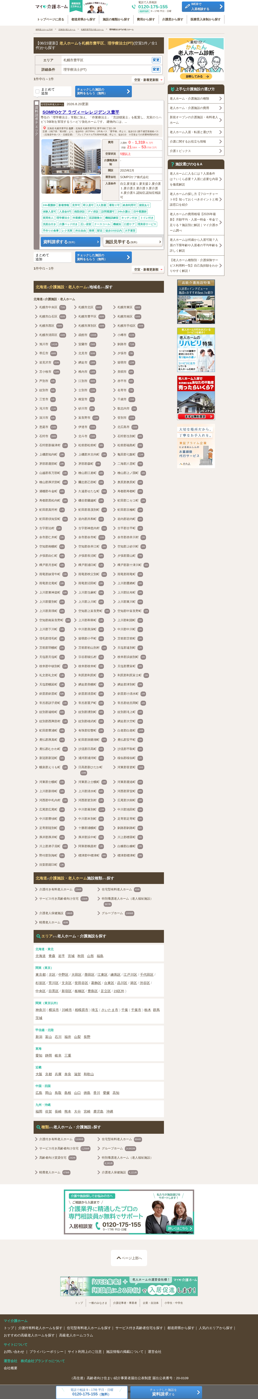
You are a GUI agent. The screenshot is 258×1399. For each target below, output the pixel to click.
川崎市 (67, 1010)
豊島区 (93, 991)
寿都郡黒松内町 (53, 500)
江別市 (86, 381)
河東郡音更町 (130, 767)
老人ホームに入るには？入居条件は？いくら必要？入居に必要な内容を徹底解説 (194, 179)
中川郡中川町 (129, 629)
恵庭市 (47, 427)
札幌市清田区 (52, 335)
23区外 (119, 991)
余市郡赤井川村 (131, 537)
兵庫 (58, 1074)
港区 (133, 983)
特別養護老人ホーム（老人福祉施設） (127, 901)
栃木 (147, 1010)
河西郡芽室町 (129, 791)
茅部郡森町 (89, 463)
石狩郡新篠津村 (53, 445)
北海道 (50, 128)
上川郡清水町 (90, 791)
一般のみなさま (98, 1302)
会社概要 (10, 1368)
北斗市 (86, 436)
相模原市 (81, 1010)
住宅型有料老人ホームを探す (89, 1328)
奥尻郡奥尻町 (129, 482)
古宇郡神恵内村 (92, 528)
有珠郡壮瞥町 (90, 730)
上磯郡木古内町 (92, 454)
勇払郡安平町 (129, 739)
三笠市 (47, 399)
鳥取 (58, 1093)
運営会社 (154, 1352)
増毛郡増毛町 (51, 638)
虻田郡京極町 (129, 509)
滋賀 (77, 1074)
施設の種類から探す (116, 19)
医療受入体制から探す (206, 19)
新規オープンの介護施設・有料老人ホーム (194, 120)
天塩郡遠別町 (129, 647)
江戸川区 (130, 975)
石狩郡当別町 (129, 436)
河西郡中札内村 (53, 800)
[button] (98, 60)
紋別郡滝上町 (129, 712)
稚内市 (86, 371)
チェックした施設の (92, 91)
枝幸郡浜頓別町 (131, 656)
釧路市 (125, 344)
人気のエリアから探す (216, 1328)
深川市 (47, 417)
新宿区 (67, 991)
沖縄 (109, 1111)
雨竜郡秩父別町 (92, 574)
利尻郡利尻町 (90, 675)
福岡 (39, 1111)
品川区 (122, 983)
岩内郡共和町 (90, 519)
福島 (100, 956)
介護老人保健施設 (56, 913)
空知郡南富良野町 (54, 620)
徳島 (87, 1093)
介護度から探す (172, 19)
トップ (79, 1302)
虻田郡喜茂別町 (92, 509)
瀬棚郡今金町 (51, 491)
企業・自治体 (151, 1302)
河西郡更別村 (90, 800)
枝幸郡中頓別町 (53, 666)
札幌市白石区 (52, 316)
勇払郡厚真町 (51, 739)
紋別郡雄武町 (90, 721)
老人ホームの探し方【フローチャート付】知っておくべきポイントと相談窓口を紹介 (194, 199)
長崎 (58, 1111)
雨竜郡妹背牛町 (53, 574)
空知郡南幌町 (51, 546)
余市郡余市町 (91, 537)
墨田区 (89, 975)
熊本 (67, 1111)
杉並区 (41, 983)
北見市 (86, 353)
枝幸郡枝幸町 (90, 666)
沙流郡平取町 (129, 748)
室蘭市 (86, 344)
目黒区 (54, 991)
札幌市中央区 (52, 307)
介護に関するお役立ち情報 (188, 141)
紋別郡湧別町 (90, 712)
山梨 (77, 1037)
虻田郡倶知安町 (53, 519)
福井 (67, 1037)
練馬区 (115, 975)
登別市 (125, 417)
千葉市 (136, 1010)
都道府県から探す (83, 19)
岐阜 (58, 1055)
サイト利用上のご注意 (85, 1352)
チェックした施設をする (163, 1392)
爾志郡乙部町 (90, 482)
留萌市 (125, 362)
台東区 (109, 983)
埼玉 (94, 1010)
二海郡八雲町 (129, 463)
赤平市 (125, 381)
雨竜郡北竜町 (51, 583)
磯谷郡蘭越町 (90, 500)
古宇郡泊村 (50, 528)
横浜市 (54, 1010)
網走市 (86, 362)
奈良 (67, 1074)
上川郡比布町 (129, 592)
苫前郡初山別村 (92, 647)
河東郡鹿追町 (129, 781)
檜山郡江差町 (90, 473)
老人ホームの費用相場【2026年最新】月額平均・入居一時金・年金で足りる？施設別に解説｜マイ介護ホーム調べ (194, 222)
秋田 (80, 956)
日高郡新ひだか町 (90, 770)
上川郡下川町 (51, 629)
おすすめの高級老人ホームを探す (29, 1335)
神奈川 (41, 1010)
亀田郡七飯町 (130, 454)
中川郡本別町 (90, 818)
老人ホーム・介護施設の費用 (189, 108)
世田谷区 (81, 983)
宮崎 (87, 1111)
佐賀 (48, 1111)
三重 (67, 1055)
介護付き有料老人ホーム (60, 889)
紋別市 (47, 390)
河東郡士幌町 (51, 781)
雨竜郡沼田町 (90, 583)
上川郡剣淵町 (129, 620)
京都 (48, 1074)
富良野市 (88, 417)
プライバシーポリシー (46, 1352)
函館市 (87, 335)
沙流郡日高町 (90, 748)
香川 (96, 1093)
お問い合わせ (14, 1352)
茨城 (39, 1018)
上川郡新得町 (51, 791)
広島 (39, 1093)
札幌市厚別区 (91, 325)
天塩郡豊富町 (129, 666)
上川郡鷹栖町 (129, 583)
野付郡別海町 (51, 855)
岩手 (61, 956)
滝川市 (47, 408)
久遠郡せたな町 (92, 491)
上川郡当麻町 (90, 592)
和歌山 (89, 1074)
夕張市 (125, 353)
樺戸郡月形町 (51, 564)
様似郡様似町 (129, 758)
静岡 (48, 1055)
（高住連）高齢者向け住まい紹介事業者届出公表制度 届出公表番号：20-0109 (129, 1378)
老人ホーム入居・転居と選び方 (191, 132)
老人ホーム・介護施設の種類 (189, 98)
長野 (87, 1037)
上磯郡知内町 (51, 454)
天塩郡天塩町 (51, 656)
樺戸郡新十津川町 (132, 564)
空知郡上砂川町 (131, 546)
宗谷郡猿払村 (90, 656)
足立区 (106, 991)
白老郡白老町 (130, 730)
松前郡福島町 (129, 445)
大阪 (39, 1074)
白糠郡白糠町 (129, 846)
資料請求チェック (36, 121)
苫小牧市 (49, 371)
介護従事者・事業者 (125, 1302)
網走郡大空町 (129, 721)
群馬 (156, 1010)
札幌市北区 (89, 307)
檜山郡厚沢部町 (53, 482)
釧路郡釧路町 (129, 827)
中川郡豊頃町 (51, 818)
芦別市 (47, 381)
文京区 (67, 983)
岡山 (48, 1093)
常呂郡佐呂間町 (131, 702)
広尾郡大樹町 (129, 800)
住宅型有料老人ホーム (52, 104)
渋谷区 (145, 983)
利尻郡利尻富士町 (132, 675)
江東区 (102, 975)
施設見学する (121, 241)
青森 (52, 956)
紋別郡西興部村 (53, 721)
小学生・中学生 (174, 1302)
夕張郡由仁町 (51, 555)
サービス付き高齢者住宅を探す (139, 1328)
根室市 (86, 399)
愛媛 (106, 1093)
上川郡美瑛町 (51, 610)
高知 (116, 1093)
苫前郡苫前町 (129, 638)
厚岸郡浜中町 (90, 837)
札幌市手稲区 (130, 325)
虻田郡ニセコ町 (131, 500)
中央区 (41, 991)
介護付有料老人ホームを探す (40, 1328)
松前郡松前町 (90, 445)
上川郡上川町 (90, 601)
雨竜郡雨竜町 (129, 574)
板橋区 (80, 991)
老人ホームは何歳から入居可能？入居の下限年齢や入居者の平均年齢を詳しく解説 (194, 245)
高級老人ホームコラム (76, 1335)
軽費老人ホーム (53, 922)
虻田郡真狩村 (51, 509)
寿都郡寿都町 (129, 491)
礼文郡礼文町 (51, 675)
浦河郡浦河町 (90, 758)
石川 (58, 1037)
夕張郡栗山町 (129, 555)
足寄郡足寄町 (129, 818)
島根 (67, 1093)
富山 (48, 1037)
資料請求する (59, 241)
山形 (90, 956)
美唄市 (125, 371)
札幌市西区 (50, 325)
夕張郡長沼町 (90, 555)
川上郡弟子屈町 (53, 846)
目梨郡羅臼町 (51, 864)
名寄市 (125, 390)
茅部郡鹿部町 (51, 463)
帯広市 (47, 353)
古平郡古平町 (129, 528)
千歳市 (125, 399)
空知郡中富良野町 (132, 610)
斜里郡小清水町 (131, 693)
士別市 (86, 390)
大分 (77, 1111)
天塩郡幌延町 (51, 684)
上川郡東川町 (129, 601)
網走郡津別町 (129, 684)
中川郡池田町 (129, 809)
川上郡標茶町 (129, 837)
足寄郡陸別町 (51, 827)
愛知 (39, 1055)
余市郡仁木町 (51, 537)
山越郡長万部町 (53, 473)
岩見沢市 (49, 362)
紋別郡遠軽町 (51, 712)
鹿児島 (98, 1111)
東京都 (41, 975)
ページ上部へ (132, 1258)
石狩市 (47, 436)
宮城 (71, 956)
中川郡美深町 (90, 629)
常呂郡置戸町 (90, 702)
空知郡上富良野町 (93, 610)
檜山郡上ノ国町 (131, 473)
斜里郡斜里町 (51, 693)
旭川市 (48, 344)
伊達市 (86, 427)
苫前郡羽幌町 (51, 647)
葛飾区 (96, 983)
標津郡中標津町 (92, 855)
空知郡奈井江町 (92, 546)
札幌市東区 (128, 307)
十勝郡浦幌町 (90, 827)
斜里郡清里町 (90, 693)
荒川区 (54, 983)
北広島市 (127, 427)
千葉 (124, 1010)
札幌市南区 (128, 316)
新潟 (39, 1037)
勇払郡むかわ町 (53, 748)
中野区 (63, 975)
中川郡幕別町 (91, 809)
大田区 (76, 975)
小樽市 (125, 335)
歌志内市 (126, 408)
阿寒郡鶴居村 (90, 846)
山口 (77, 1093)
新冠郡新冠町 (51, 758)
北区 (52, 975)
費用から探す (146, 19)
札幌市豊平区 (61, 128)
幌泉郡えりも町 (53, 767)
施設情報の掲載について (125, 1352)
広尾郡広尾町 (51, 809)
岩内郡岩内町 (129, 519)
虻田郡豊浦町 (51, 730)
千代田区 (147, 975)
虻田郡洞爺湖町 (92, 739)
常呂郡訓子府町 (53, 702)
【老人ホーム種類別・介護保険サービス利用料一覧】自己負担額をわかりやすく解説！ (194, 265)
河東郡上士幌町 (92, 781)
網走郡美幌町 (90, 684)
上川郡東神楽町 (53, 592)
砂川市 (86, 408)
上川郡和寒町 (90, 620)
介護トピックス (180, 151)
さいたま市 (109, 1010)
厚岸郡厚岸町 (51, 837)
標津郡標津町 (129, 855)
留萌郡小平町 (90, 638)
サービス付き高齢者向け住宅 (63, 898)
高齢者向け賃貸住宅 (57, 1157)
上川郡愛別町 (51, 601)
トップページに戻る (50, 19)
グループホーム (117, 913)
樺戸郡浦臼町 (90, 564)
